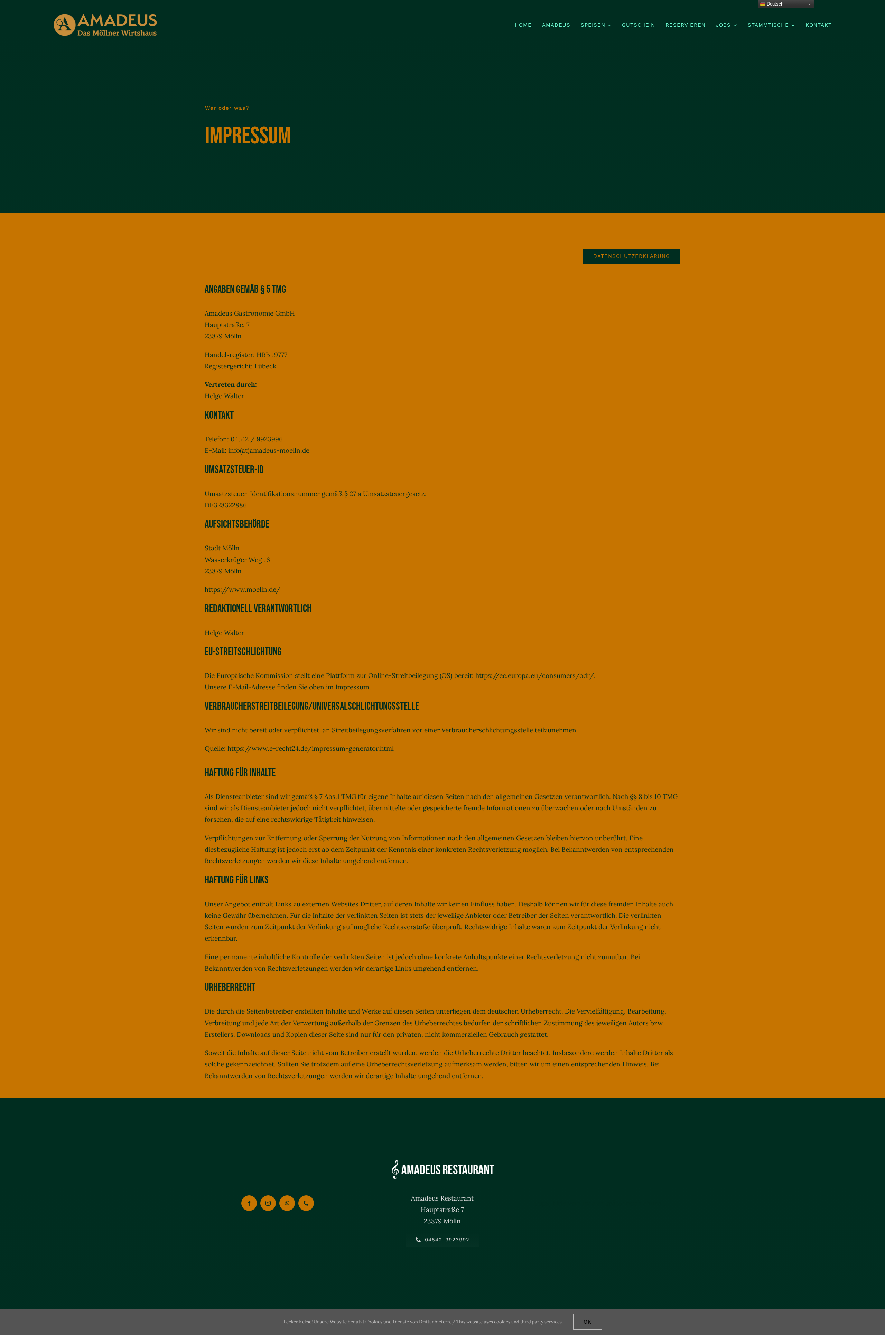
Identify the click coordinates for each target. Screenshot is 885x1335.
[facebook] (249, 1203)
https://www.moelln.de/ (242, 589)
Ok (587, 1322)
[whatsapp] (287, 1203)
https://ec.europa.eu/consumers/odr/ (534, 675)
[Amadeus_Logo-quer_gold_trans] (105, 17)
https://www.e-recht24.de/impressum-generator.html (310, 748)
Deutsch (774, 4)
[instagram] (268, 1203)
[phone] (306, 1203)
